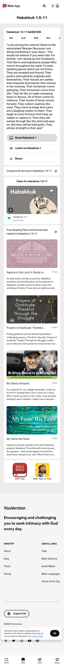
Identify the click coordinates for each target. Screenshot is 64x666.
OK (54, 633)
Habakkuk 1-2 (23, 216)
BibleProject (18, 220)
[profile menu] (55, 6)
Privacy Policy (37, 636)
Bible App (20, 478)
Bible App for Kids (42, 478)
